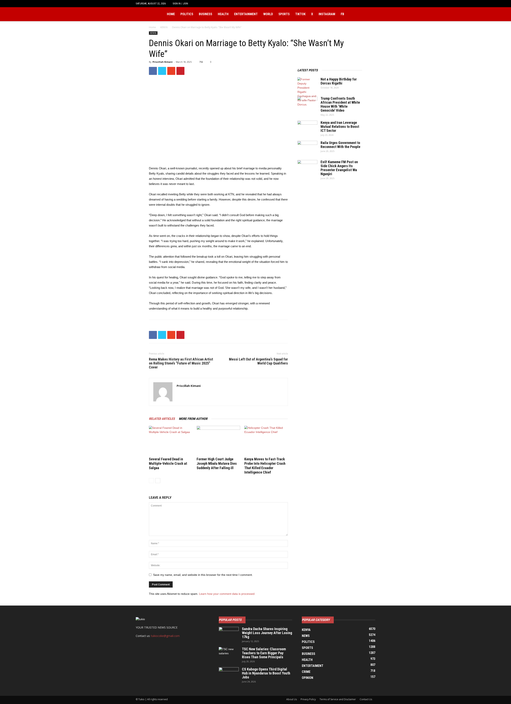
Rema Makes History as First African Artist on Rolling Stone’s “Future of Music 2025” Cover (181, 363)
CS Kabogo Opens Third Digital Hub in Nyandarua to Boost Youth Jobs (266, 673)
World (268, 14)
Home (171, 14)
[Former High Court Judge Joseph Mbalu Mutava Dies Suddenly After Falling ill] (218, 441)
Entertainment (246, 14)
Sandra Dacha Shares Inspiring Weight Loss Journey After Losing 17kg (267, 633)
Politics (186, 14)
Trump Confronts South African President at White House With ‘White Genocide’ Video (340, 104)
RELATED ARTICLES (162, 419)
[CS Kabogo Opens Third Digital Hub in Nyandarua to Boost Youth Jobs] (229, 674)
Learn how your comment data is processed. (227, 593)
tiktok (300, 14)
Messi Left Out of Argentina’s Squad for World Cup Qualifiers (258, 361)
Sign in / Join (180, 3)
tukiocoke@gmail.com (165, 636)
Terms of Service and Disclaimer (338, 699)
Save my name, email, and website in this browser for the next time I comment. (203, 574)
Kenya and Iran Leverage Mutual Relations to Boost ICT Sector (340, 126)
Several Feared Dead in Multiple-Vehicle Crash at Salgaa (168, 463)
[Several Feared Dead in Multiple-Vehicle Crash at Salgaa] (170, 441)
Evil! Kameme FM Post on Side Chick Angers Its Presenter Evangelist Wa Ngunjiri (339, 168)
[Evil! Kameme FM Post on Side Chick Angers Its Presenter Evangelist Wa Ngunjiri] (307, 167)
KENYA (164, 27)
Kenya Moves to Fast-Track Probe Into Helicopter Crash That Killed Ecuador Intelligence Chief (264, 465)
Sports (284, 14)
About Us (291, 699)
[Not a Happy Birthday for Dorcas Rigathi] (307, 92)
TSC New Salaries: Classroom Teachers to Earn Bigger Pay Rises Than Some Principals (264, 653)
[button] (372, 3)
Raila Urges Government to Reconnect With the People (340, 145)
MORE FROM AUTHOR (193, 419)
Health (223, 14)
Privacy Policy (308, 699)
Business (205, 14)
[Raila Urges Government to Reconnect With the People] (307, 148)
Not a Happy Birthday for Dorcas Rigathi (339, 81)
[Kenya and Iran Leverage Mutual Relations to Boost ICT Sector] (307, 128)
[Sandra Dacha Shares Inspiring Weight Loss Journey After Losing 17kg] (229, 634)
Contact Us (366, 699)
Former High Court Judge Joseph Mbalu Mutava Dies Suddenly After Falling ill (217, 463)
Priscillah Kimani (163, 61)
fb (342, 14)
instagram (327, 14)
